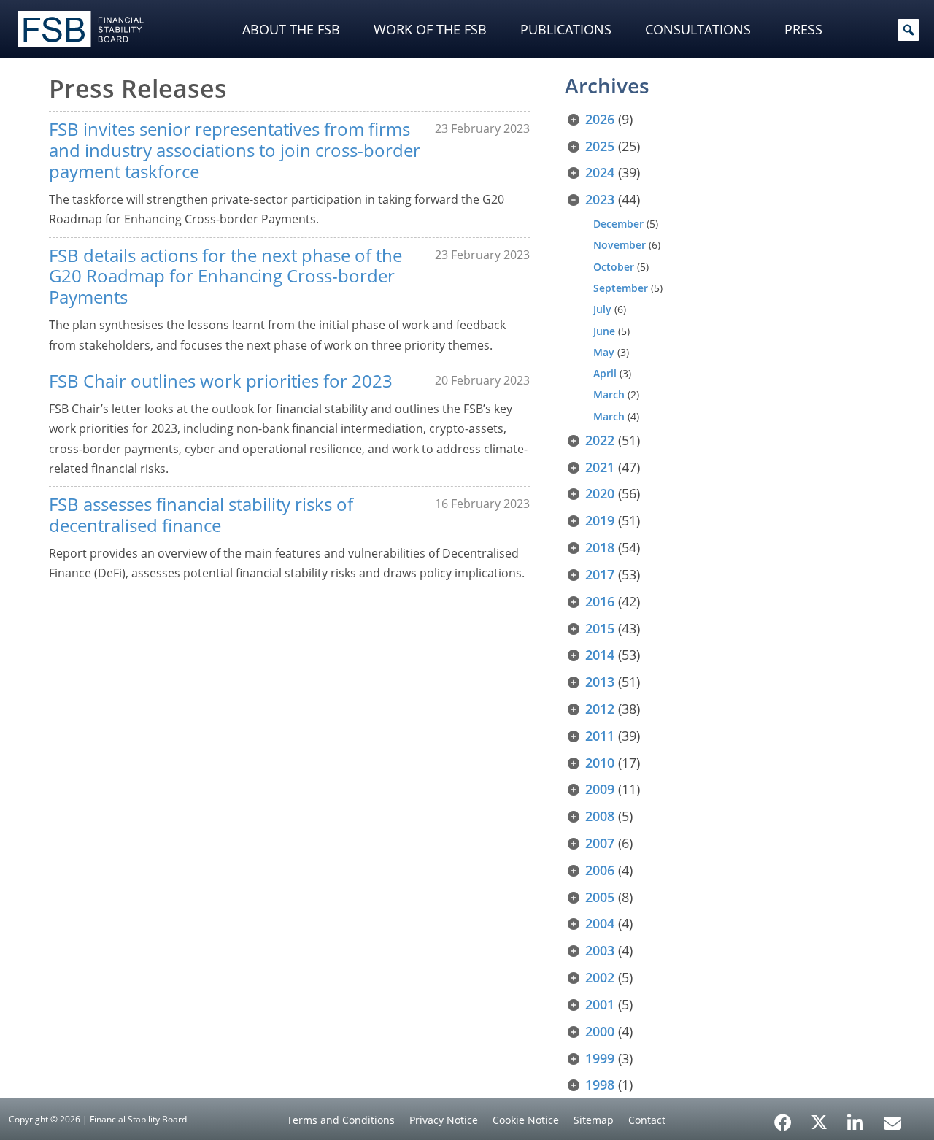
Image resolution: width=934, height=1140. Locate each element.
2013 (599, 681)
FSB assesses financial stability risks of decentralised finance (201, 514)
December (618, 224)
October (613, 267)
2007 (599, 843)
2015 (599, 628)
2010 (599, 762)
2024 (599, 172)
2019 (599, 520)
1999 (599, 1058)
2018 (599, 547)
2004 (599, 923)
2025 (599, 146)
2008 (599, 816)
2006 (599, 870)
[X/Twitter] (819, 1121)
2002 (599, 977)
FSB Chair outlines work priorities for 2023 (221, 381)
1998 (599, 1084)
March (609, 394)
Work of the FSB (430, 29)
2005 (599, 897)
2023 (599, 199)
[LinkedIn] (855, 1117)
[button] (908, 30)
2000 (599, 1031)
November (619, 245)
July (602, 309)
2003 (599, 950)
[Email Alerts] (892, 1121)
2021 (599, 467)
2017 (599, 574)
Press (803, 29)
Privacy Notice (443, 1120)
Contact (646, 1120)
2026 (599, 119)
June (604, 331)
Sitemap (594, 1120)
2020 (599, 493)
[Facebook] (783, 1117)
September (620, 288)
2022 (599, 440)
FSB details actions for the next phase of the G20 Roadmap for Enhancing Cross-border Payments (225, 276)
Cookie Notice (526, 1120)
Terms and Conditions (341, 1120)
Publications (565, 29)
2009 (599, 789)
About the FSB (291, 29)
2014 (599, 654)
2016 (599, 601)
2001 (599, 1004)
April (605, 373)
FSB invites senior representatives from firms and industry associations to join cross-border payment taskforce (234, 150)
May (603, 352)
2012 (599, 708)
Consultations (698, 29)
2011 (599, 735)
